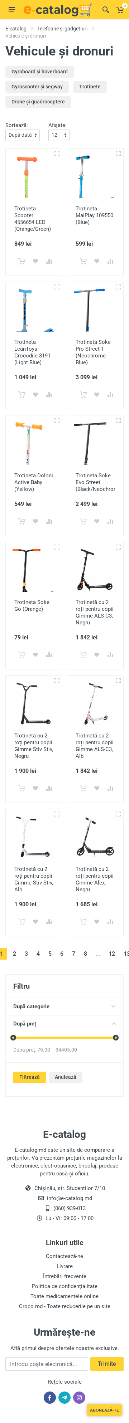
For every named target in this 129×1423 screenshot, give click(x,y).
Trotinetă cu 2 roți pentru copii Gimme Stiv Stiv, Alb (33, 879)
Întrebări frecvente (64, 1276)
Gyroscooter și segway (37, 86)
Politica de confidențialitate (64, 1286)
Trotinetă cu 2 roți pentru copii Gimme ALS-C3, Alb (95, 745)
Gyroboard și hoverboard (39, 71)
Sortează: (16, 125)
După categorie (31, 1006)
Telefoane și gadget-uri (62, 28)
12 (112, 953)
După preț (24, 1023)
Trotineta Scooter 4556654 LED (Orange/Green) (32, 218)
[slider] (13, 1038)
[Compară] (49, 261)
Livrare (65, 1266)
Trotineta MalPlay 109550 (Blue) (94, 215)
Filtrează (29, 1077)
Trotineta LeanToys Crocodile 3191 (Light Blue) (32, 352)
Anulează (65, 1077)
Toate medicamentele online (64, 1296)
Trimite (107, 1363)
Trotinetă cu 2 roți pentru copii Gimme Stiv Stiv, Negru (33, 745)
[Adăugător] (57, 153)
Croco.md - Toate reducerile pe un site (64, 1306)
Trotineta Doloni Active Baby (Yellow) (33, 482)
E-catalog (16, 28)
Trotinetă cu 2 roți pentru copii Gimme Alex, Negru (95, 879)
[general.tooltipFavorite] (35, 261)
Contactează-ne (64, 1256)
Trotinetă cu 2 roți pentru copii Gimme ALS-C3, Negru (95, 612)
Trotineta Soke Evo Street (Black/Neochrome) (99, 482)
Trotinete (90, 86)
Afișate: (57, 125)
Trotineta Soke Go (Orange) (31, 605)
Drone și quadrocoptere (38, 101)
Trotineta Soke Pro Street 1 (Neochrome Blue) (93, 352)
